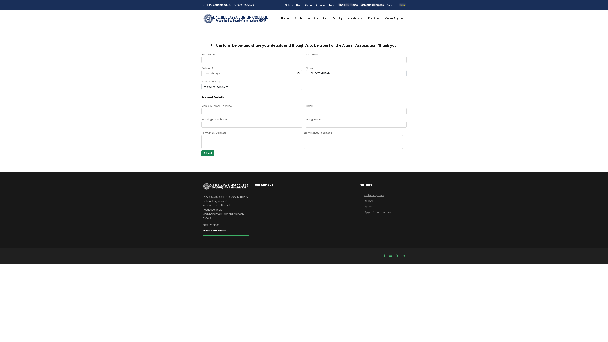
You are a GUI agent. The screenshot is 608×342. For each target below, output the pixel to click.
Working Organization (214, 119)
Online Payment (395, 18)
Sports (368, 206)
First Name (208, 54)
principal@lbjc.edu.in (214, 230)
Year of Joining (210, 81)
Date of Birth (209, 68)
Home (285, 18)
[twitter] (398, 256)
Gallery (289, 5)
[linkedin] (391, 256)
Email (309, 106)
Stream (310, 68)
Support (391, 5)
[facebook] (385, 256)
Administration (317, 18)
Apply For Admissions (377, 212)
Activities (320, 5)
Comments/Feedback (318, 133)
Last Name (312, 54)
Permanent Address (213, 133)
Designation (313, 119)
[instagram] (404, 256)
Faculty (337, 18)
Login (332, 5)
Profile (298, 18)
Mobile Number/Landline (216, 106)
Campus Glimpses (372, 4)
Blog (298, 5)
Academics (355, 18)
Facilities (374, 18)
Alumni (308, 5)
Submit (207, 153)
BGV (402, 4)
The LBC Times (348, 4)
